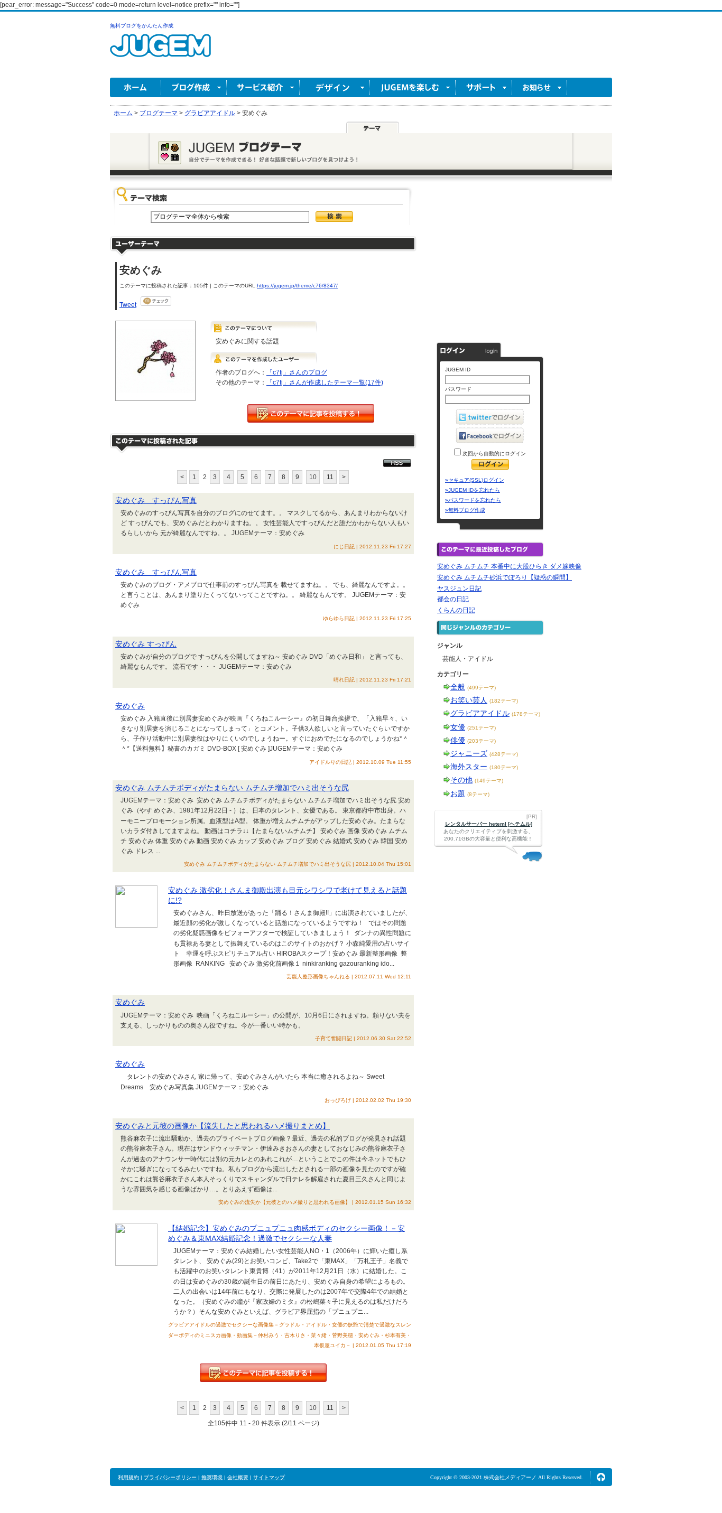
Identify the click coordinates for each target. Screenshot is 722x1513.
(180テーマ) (503, 767)
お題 (457, 793)
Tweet (127, 305)
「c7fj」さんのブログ (296, 372)
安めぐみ (130, 706)
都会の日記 (453, 599)
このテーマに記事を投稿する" (263, 1372)
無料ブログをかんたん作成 (141, 26)
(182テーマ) (503, 701)
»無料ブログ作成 (465, 510)
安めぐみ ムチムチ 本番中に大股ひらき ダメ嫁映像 (509, 566)
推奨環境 (212, 1477)
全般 (457, 687)
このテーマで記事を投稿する (310, 413)
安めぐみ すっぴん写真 (156, 500)
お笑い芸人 (468, 700)
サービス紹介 (263, 87)
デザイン (335, 87)
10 (313, 477)
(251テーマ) (481, 728)
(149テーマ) (489, 780)
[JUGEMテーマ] (372, 127)
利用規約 (128, 1477)
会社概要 (237, 1477)
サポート (484, 87)
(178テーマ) (526, 714)
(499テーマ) (481, 687)
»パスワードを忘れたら (473, 500)
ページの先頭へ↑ (601, 1477)
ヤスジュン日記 (459, 588)
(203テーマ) (481, 741)
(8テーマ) (478, 794)
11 (330, 477)
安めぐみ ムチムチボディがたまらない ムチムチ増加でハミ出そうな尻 (232, 787)
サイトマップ (269, 1477)
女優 (457, 727)
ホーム (135, 87)
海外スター (468, 766)
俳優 (457, 740)
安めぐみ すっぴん (146, 644)
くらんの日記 (456, 610)
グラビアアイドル (480, 713)
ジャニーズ (468, 753)
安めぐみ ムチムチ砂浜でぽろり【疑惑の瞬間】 (504, 577)
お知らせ (539, 87)
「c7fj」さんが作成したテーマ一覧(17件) (324, 382)
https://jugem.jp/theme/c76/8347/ (297, 285)
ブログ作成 (194, 87)
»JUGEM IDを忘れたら (472, 490)
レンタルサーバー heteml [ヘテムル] (488, 824)
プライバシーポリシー (170, 1477)
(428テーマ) (503, 754)
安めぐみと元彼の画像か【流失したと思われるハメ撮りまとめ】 (222, 1126)
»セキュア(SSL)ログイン (474, 480)
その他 (461, 780)
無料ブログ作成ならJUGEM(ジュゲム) (160, 51)
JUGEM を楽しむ (413, 87)
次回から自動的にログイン (493, 453)
